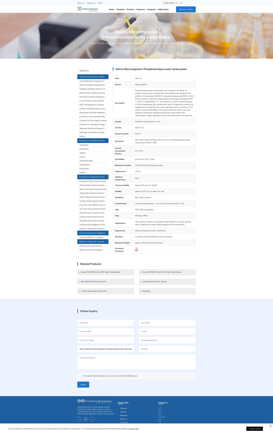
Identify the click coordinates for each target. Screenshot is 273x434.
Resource (141, 9)
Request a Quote (186, 9)
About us (81, 3)
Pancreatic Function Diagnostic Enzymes (93, 97)
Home (111, 9)
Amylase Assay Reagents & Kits (92, 225)
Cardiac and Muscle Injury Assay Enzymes (93, 109)
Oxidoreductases (86, 161)
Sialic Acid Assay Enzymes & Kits (92, 189)
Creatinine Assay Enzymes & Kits (92, 181)
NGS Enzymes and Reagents (90, 250)
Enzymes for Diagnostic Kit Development (93, 177)
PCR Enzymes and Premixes (90, 246)
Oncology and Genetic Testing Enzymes (93, 132)
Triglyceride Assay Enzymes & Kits (93, 193)
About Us (123, 419)
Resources (123, 415)
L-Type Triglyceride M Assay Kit (93, 291)
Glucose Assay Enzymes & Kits (91, 213)
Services (130, 9)
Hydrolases (84, 145)
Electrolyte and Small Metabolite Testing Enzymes (93, 113)
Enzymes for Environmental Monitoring (93, 116)
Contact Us (124, 422)
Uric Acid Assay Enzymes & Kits (92, 209)
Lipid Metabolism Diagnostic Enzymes (93, 81)
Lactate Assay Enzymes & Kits (91, 217)
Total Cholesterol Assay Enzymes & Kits (93, 197)
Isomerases (84, 149)
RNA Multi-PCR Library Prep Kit (93, 281)
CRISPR (82, 172)
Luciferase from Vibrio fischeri (154, 281)
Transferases (84, 165)
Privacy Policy (134, 429)
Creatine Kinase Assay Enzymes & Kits (93, 201)
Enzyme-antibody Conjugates (91, 237)
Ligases (82, 153)
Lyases (82, 157)
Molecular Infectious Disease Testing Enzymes (93, 128)
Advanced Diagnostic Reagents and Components (93, 233)
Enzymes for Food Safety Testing (92, 120)
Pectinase (146, 291)
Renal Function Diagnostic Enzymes (93, 93)
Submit (83, 385)
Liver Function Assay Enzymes (91, 101)
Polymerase (84, 169)
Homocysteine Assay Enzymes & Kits (93, 185)
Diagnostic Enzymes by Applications (120, 43)
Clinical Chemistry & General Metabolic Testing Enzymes (160, 43)
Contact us (91, 3)
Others (82, 136)
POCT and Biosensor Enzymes (91, 105)
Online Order (163, 9)
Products (120, 9)
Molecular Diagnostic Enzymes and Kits (93, 242)
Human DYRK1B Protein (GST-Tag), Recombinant (161, 272)
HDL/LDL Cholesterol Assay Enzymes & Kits (93, 229)
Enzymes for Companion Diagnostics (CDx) (93, 124)
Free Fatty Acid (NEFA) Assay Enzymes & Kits (93, 205)
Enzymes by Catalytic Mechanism (93, 141)
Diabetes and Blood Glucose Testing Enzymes (93, 89)
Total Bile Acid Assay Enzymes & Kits (93, 221)
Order (100, 3)
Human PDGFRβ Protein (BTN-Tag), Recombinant (100, 272)
